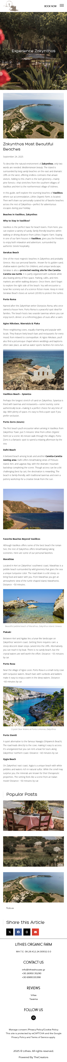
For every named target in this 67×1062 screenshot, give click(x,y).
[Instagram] (33, 1017)
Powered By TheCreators (33, 1057)
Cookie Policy (51, 1029)
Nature (10, 908)
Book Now (50, 6)
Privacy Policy (35, 1029)
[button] (9, 932)
